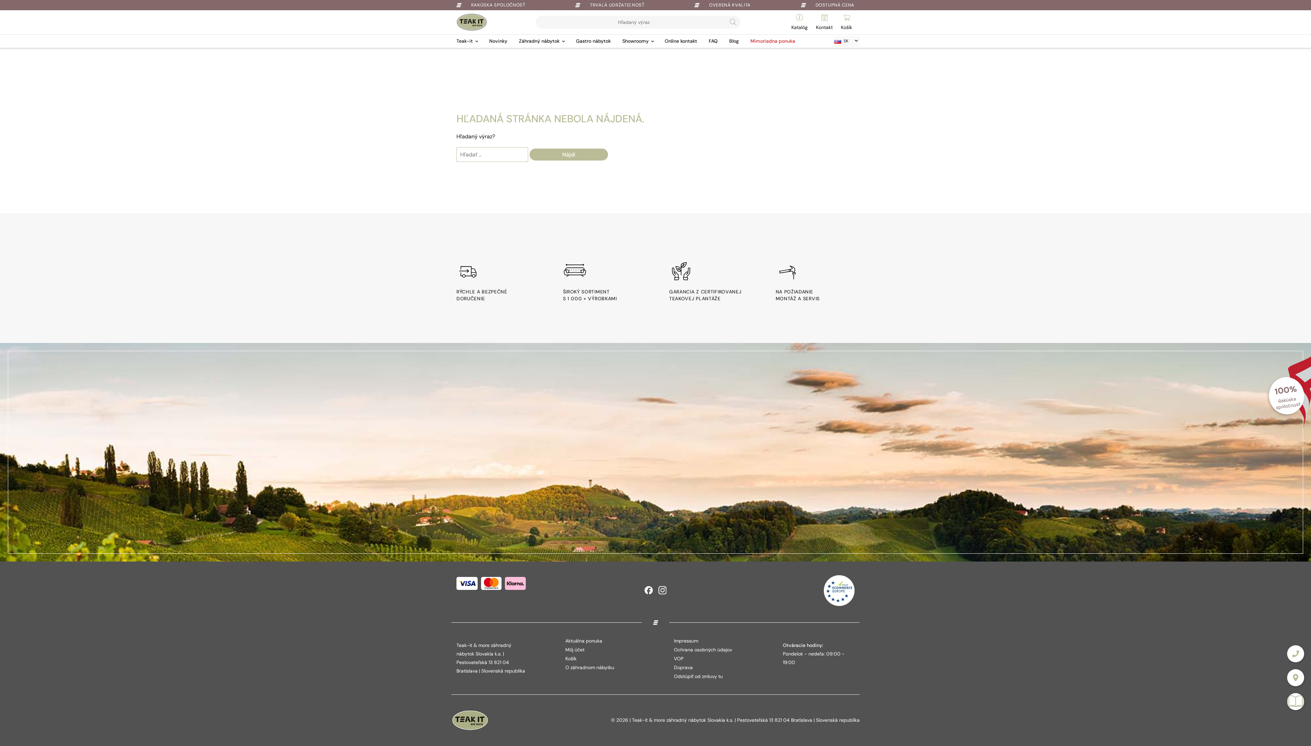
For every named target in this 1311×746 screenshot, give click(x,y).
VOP (678, 658)
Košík (571, 658)
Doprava (683, 667)
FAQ (713, 41)
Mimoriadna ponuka (772, 41)
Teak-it (464, 41)
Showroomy (635, 41)
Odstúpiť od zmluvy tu (698, 676)
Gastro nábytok (593, 41)
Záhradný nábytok (539, 41)
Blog (734, 41)
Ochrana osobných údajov (703, 650)
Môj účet (574, 650)
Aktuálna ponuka (583, 641)
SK (846, 41)
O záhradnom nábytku (589, 667)
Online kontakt (681, 41)
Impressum (686, 641)
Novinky (498, 41)
